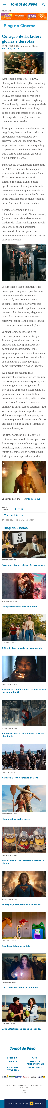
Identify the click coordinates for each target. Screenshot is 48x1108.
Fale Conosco (35, 1068)
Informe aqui (33, 499)
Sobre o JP (12, 1058)
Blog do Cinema (16, 528)
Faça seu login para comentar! (19, 520)
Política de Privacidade (13, 1069)
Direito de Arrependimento (35, 1063)
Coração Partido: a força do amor (19, 607)
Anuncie (12, 1062)
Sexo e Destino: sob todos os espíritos (21, 1029)
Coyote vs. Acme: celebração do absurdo (23, 565)
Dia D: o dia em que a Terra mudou (20, 987)
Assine (35, 1058)
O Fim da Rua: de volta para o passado (22, 648)
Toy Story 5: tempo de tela (16, 946)
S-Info (24, 1091)
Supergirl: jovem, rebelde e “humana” (21, 905)
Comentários (13, 515)
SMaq (24, 1093)
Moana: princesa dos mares (16, 819)
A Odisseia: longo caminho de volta (20, 778)
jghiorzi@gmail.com (11, 48)
